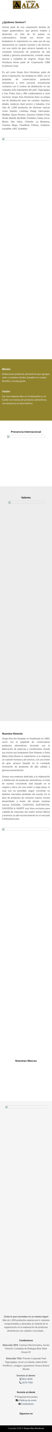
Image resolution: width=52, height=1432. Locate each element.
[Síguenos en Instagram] (24, 1418)
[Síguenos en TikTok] (28, 1418)
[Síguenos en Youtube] (32, 1418)
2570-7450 (27, 1382)
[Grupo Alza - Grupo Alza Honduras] (26, 5)
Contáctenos (27, 1404)
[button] (4, 5)
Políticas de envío (27, 1400)
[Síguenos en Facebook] (20, 1418)
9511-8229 (27, 1379)
